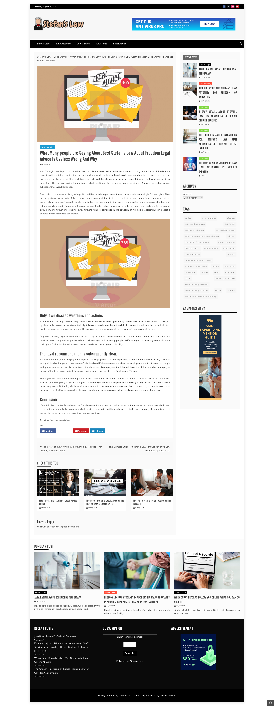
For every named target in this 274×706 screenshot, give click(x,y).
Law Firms (101, 43)
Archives (187, 193)
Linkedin (98, 430)
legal (60, 420)
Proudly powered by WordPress (114, 695)
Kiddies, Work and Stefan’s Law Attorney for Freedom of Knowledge (218, 92)
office (187, 278)
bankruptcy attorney (194, 230)
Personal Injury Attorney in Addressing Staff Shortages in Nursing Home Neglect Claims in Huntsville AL (61, 647)
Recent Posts (191, 57)
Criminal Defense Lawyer (197, 242)
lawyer (205, 272)
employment (229, 248)
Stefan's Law (44, 56)
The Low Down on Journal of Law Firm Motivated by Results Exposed (218, 167)
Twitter (228, 6)
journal (215, 266)
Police (218, 290)
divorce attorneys (226, 242)
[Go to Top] (270, 703)
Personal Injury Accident (196, 284)
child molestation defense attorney (202, 236)
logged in (54, 526)
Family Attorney (192, 254)
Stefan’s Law (136, 661)
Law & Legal (43, 43)
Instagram (232, 6)
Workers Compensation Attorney (200, 296)
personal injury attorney (196, 290)
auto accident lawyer (195, 224)
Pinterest (237, 6)
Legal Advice (119, 43)
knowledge (190, 272)
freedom (53, 420)
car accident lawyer (225, 230)
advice (46, 420)
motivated (230, 272)
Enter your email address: (130, 636)
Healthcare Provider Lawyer (198, 260)
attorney (231, 218)
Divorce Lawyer (192, 248)
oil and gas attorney (225, 278)
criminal (231, 236)
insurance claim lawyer (196, 266)
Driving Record (211, 248)
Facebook (224, 6)
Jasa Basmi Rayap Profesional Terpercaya (57, 597)
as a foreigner (209, 218)
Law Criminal (83, 43)
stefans (66, 420)
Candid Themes (168, 695)
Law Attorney (63, 43)
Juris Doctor (229, 266)
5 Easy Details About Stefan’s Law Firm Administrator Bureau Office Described (218, 116)
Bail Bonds (230, 224)
